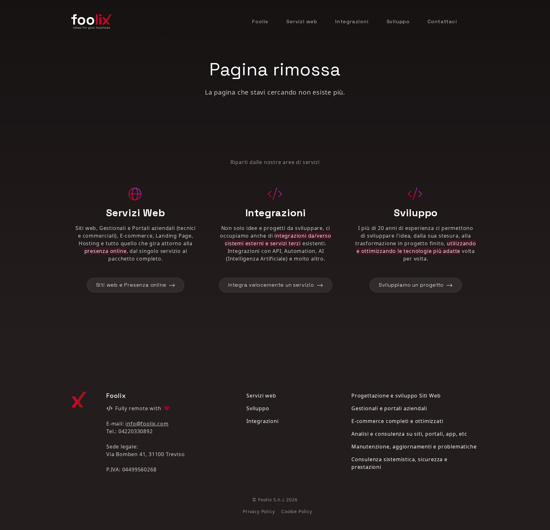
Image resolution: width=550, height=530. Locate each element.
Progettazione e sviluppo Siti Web (396, 395)
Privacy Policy (259, 511)
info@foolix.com (146, 423)
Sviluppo (398, 21)
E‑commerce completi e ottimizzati (397, 421)
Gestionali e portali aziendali (389, 408)
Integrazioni (352, 21)
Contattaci (442, 21)
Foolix (260, 21)
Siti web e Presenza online (131, 285)
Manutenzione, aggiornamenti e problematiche (413, 446)
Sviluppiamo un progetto (411, 285)
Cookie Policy (296, 511)
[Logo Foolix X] (79, 399)
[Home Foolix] (91, 21)
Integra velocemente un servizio (271, 285)
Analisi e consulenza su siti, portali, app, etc (409, 433)
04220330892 (135, 431)
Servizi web (301, 21)
